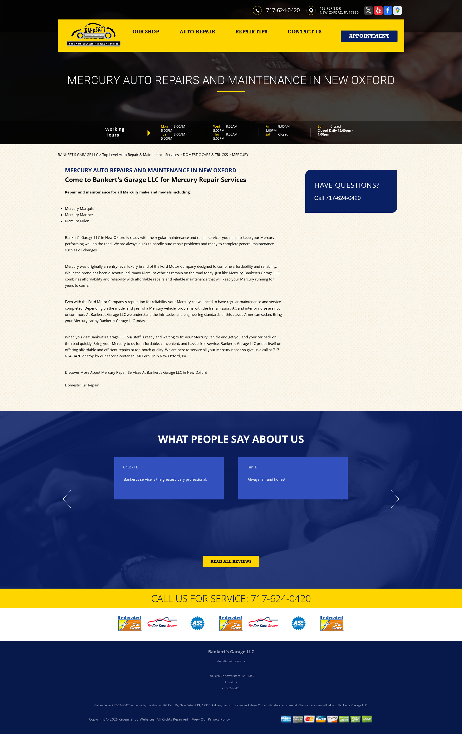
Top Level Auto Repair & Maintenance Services (140, 154)
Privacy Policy (219, 719)
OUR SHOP (146, 32)
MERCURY (240, 154)
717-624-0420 (283, 10)
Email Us (231, 682)
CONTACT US (304, 32)
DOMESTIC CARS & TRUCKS (205, 154)
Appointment (369, 36)
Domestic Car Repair (82, 385)
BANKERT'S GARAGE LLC (78, 154)
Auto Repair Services (231, 661)
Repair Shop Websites (136, 719)
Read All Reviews (231, 561)
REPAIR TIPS (251, 32)
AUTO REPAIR (197, 32)
